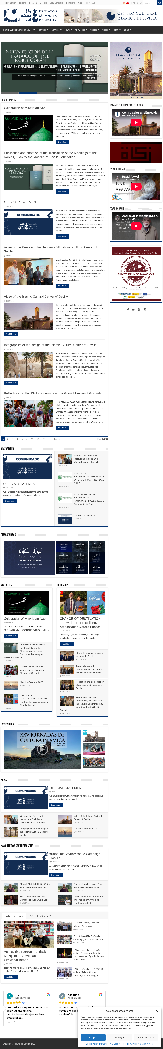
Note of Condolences (84, 515)
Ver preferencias (145, 1037)
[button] (156, 1010)
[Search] (159, 2)
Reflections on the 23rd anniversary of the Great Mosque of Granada (53, 393)
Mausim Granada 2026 (31, 682)
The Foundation (9, 3)
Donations (70, 3)
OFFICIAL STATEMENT (82, 70)
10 (32, 439)
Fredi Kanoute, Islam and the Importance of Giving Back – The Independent (88, 899)
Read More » (62, 142)
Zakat (126, 30)
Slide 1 (10, 93)
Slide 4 (63, 93)
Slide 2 (27, 93)
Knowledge (80, 30)
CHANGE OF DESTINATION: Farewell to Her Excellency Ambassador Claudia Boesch (81, 623)
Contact (43, 3)
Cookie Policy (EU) (86, 3)
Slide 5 (81, 93)
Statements (7, 449)
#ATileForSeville (14, 916)
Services (55, 30)
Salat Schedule (56, 3)
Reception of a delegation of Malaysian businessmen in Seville (90, 685)
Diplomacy (63, 585)
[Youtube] (137, 3)
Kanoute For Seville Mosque (17, 846)
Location (33, 3)
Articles (93, 30)
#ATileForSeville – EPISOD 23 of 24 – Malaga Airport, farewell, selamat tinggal (88, 972)
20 (38, 439)
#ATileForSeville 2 (40, 916)
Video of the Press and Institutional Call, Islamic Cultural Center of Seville (86, 458)
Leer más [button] (12, 1022)
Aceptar (93, 1037)
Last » (57, 439)
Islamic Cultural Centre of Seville (17, 30)
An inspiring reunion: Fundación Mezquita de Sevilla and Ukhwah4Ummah (26, 956)
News (67, 30)
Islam (116, 30)
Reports (22, 3)
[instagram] (140, 3)
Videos (105, 30)
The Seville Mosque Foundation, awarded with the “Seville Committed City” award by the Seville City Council (82, 703)
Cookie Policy (92, 1044)
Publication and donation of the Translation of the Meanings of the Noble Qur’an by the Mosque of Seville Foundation (25, 651)
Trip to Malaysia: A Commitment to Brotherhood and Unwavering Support (90, 669)
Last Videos (7, 724)
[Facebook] (131, 3)
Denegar (119, 1037)
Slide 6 (99, 93)
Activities (42, 30)
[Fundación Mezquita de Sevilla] (30, 15)
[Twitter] (134, 3)
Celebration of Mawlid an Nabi (25, 108)
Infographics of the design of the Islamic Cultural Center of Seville (50, 345)
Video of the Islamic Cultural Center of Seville (36, 296)
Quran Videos (8, 535)
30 (44, 439)
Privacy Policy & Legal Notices (112, 1044)
